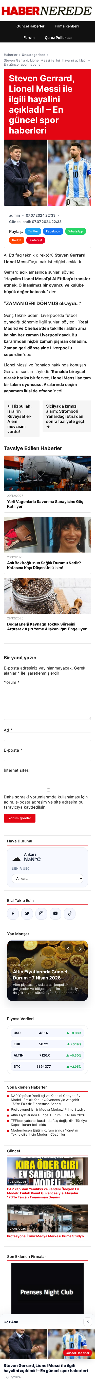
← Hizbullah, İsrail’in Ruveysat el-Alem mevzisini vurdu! (19, 419)
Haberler (10, 55)
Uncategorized (33, 55)
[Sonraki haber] (79, 948)
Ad (8, 730)
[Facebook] (13, 914)
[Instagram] (41, 914)
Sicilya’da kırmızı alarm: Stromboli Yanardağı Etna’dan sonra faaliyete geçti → (65, 416)
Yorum (12, 682)
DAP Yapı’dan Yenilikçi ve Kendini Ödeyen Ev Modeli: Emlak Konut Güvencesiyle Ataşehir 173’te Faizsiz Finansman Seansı (45, 1100)
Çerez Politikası (58, 37)
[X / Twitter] (27, 914)
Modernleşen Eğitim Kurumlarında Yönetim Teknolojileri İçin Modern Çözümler (44, 1132)
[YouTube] (55, 914)
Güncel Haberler (30, 26)
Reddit (16, 240)
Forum (29, 37)
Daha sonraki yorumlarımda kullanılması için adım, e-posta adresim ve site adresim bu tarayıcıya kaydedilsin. (46, 802)
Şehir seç (21, 868)
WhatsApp (75, 231)
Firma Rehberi (67, 26)
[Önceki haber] (69, 948)
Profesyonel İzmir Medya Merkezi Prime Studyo (48, 1109)
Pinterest (35, 240)
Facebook (53, 231)
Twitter (33, 231)
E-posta (13, 750)
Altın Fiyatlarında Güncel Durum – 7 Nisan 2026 (48, 1115)
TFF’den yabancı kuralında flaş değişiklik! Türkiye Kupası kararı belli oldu (49, 1123)
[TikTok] (69, 914)
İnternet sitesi (17, 770)
